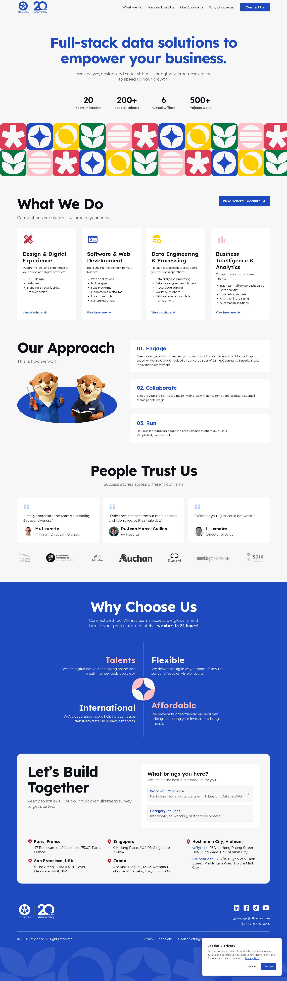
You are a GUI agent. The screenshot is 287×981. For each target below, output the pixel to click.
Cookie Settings (190, 939)
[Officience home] (32, 7)
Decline (252, 966)
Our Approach (191, 7)
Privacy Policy (253, 958)
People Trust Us (161, 7)
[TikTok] (256, 908)
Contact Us (255, 7)
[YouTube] (266, 908)
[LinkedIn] (236, 908)
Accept (269, 966)
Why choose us (221, 7)
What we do (132, 7)
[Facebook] (246, 908)
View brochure (32, 312)
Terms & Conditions (158, 939)
